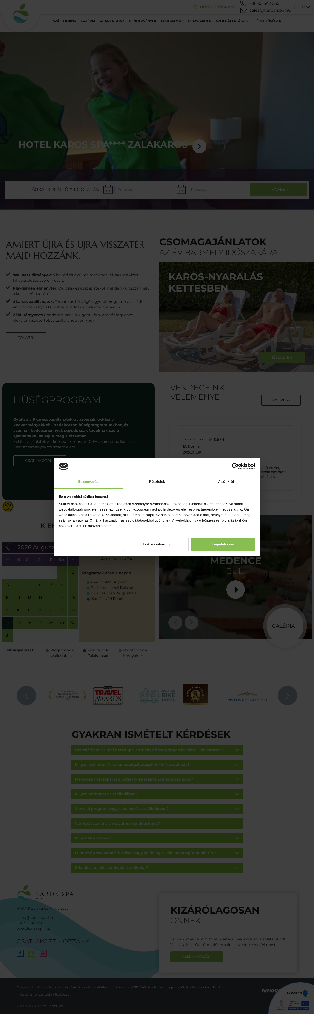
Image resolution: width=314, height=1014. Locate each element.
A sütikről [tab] (226, 481)
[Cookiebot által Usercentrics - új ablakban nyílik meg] (235, 466)
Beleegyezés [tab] (88, 481)
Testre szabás (154, 544)
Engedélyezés (223, 544)
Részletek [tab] (157, 481)
